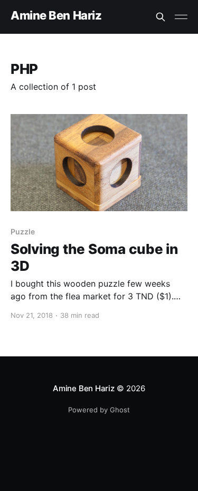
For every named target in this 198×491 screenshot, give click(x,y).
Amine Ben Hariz (56, 15)
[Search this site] (160, 16)
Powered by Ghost (99, 409)
